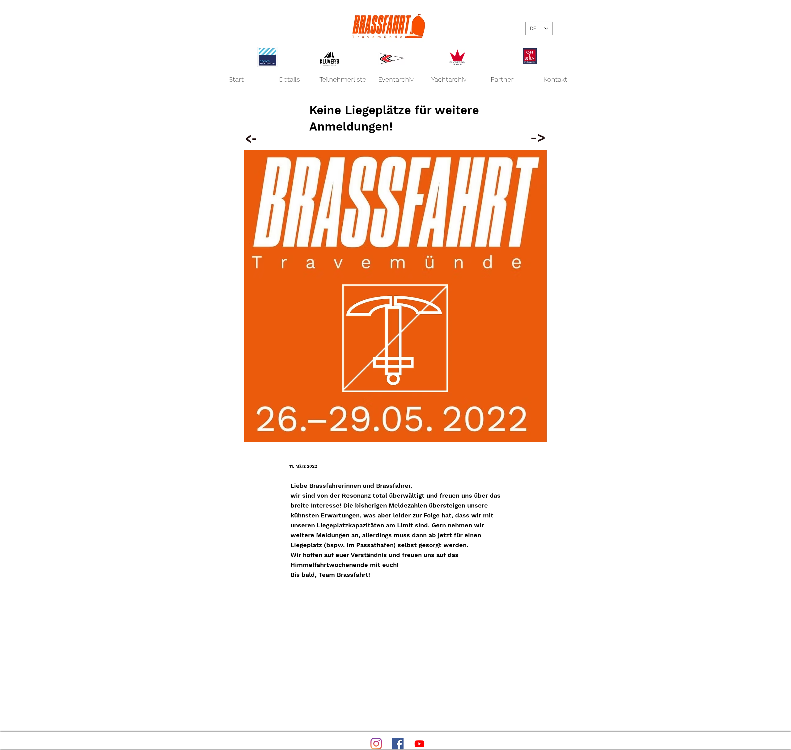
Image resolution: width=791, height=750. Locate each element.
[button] (395, 79)
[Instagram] (376, 743)
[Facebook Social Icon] (398, 743)
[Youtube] (419, 743)
